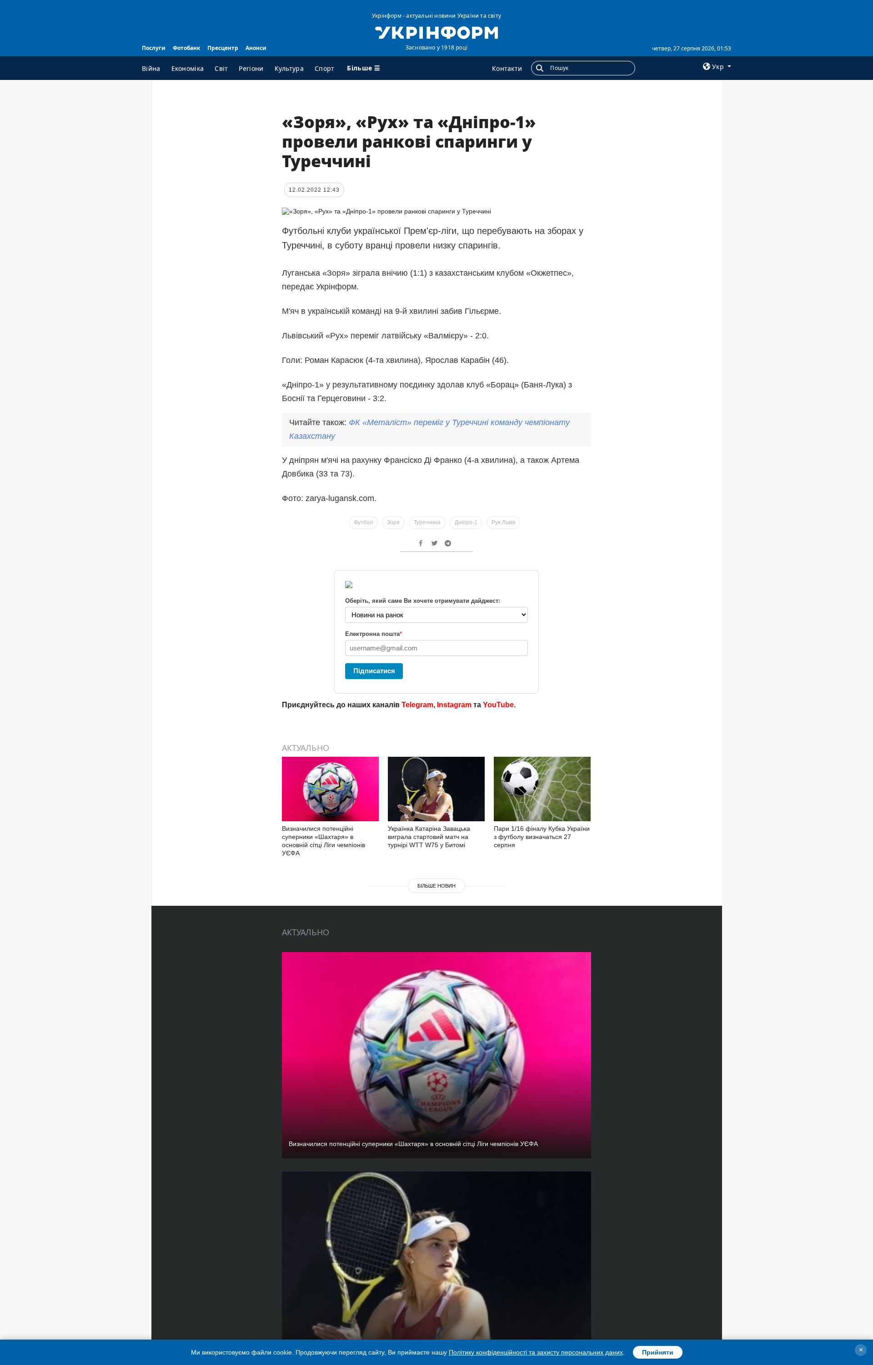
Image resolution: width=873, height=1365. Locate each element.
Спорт (325, 68)
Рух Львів (503, 522)
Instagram (454, 705)
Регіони (251, 68)
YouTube (498, 705)
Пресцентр (222, 48)
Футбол (363, 522)
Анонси (256, 48)
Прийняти (657, 1352)
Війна (151, 68)
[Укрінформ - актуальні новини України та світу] (436, 32)
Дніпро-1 (466, 522)
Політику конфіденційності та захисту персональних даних (536, 1352)
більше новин (436, 885)
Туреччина (427, 522)
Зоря (393, 522)
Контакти (507, 68)
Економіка (187, 68)
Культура (289, 68)
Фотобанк (186, 48)
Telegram (417, 705)
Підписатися (374, 671)
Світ (221, 68)
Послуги (154, 48)
